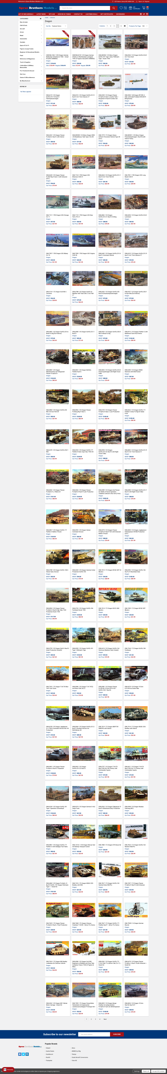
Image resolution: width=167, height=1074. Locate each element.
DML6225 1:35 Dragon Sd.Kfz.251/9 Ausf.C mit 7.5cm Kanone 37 (136, 254)
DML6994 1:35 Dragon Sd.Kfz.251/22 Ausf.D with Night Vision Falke (108, 451)
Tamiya (74, 1054)
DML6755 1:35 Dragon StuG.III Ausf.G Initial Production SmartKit (57, 649)
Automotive (23, 39)
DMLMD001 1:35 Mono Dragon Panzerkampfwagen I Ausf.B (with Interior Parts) (135, 136)
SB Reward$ (120, 14)
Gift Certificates (106, 14)
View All (74, 1060)
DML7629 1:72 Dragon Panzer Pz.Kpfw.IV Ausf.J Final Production (56, 924)
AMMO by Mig (76, 1051)
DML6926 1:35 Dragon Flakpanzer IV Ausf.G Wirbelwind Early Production (110, 807)
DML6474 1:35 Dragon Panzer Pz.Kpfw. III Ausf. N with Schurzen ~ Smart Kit (136, 963)
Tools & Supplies (25, 62)
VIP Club (52, 14)
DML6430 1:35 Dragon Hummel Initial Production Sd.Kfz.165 (83, 571)
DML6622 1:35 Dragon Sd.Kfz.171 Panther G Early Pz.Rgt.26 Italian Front (135, 411)
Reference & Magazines (27, 59)
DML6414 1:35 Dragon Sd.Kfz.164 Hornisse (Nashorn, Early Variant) (109, 649)
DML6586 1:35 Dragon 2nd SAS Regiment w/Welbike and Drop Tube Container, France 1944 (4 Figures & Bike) (83, 964)
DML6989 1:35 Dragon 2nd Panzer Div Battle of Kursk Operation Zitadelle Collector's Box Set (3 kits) (109, 491)
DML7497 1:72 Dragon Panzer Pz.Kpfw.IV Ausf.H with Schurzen (135, 884)
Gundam (22, 42)
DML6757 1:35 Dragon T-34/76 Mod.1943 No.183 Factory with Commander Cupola (108, 768)
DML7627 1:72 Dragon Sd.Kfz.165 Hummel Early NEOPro (109, 884)
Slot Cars (23, 74)
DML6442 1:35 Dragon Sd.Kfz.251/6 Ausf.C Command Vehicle (110, 254)
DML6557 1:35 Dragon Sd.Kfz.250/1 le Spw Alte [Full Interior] (136, 292)
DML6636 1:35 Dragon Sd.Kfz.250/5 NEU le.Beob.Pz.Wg (110, 332)
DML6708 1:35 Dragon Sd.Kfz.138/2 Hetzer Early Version (57, 571)
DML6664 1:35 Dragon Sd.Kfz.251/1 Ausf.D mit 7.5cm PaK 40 (110, 176)
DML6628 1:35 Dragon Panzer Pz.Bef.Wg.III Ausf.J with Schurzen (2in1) (56, 176)
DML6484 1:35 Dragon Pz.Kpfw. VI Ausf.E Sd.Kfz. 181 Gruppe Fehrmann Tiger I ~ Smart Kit (57, 885)
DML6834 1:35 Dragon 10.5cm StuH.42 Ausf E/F (134, 1004)
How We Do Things (64, 14)
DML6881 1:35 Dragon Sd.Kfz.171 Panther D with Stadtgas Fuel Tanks (57, 845)
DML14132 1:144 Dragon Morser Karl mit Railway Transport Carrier (83, 845)
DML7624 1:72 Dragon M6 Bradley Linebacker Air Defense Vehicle (56, 962)
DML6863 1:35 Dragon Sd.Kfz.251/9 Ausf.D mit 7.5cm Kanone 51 (136, 451)
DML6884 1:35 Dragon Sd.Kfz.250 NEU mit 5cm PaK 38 (56, 411)
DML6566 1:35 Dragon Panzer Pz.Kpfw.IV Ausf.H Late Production (82, 491)
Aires (73, 1048)
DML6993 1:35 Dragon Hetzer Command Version (81, 531)
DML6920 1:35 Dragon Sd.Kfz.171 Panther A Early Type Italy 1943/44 (82, 451)
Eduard (48, 1048)
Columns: (102, 26)
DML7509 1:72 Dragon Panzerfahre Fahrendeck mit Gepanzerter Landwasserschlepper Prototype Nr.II (83, 1005)
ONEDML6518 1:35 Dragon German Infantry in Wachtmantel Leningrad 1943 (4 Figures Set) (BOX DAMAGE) (83, 56)
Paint (21, 55)
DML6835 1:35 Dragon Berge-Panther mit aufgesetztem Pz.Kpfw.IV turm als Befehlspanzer (109, 1005)
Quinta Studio (50, 1051)
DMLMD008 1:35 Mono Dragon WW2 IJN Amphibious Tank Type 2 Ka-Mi (83, 136)
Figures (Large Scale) (26, 49)
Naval (21, 35)
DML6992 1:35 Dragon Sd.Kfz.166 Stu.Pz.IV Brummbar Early (135, 571)
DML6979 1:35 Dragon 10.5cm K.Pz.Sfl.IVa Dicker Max (134, 687)
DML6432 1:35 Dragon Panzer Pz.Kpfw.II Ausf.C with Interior (55, 136)
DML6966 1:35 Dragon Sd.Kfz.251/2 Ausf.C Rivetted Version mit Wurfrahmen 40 (83, 728)
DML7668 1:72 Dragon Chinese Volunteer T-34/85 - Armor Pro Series (83, 924)
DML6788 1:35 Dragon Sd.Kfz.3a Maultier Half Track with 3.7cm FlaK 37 (83, 293)
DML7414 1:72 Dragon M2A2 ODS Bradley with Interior (135, 727)
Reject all (146, 1071)
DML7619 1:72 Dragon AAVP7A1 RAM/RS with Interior (109, 727)
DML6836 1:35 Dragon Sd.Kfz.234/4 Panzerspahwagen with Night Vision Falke (110, 371)
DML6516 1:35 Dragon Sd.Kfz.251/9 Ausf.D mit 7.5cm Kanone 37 (83, 96)
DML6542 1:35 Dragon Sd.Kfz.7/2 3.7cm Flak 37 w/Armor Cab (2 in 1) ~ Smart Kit (110, 963)
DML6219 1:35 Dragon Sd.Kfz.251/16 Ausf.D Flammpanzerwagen (53, 96)
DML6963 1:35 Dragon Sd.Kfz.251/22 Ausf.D (79, 767)
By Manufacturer (25, 81)
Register (147, 1)
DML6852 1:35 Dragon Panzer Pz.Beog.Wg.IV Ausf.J (81, 411)
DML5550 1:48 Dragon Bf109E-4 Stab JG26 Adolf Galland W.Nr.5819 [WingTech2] (135, 96)
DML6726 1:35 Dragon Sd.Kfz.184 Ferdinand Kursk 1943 (82, 609)
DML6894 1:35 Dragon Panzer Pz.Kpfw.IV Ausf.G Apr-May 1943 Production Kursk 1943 (56, 610)
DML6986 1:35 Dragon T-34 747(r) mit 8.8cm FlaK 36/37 (82, 687)
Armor (22, 32)
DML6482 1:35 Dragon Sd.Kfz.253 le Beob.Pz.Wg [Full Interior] (57, 332)
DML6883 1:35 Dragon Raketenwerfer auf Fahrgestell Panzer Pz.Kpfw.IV (55, 371)
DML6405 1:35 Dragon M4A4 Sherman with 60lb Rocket (133, 371)
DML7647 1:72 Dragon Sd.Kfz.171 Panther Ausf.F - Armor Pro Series (109, 924)
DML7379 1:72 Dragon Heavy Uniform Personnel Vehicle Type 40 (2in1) (109, 136)
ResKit (48, 1057)
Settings (137, 1071)
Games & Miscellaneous (27, 77)
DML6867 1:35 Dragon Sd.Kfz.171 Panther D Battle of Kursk (56, 531)
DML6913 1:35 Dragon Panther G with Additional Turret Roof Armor (136, 332)
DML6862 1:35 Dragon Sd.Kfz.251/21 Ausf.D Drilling (107, 216)
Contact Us (78, 14)
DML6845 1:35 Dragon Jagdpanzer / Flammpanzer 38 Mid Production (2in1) (136, 531)
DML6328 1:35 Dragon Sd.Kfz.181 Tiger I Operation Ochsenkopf (56, 807)
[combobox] (88, 8)
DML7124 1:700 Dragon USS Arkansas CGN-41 (81, 176)
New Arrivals (24, 22)
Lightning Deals (91, 14)
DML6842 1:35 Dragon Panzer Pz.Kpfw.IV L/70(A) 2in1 (55, 491)
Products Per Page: (135, 26)
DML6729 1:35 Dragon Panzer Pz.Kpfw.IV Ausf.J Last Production (109, 411)
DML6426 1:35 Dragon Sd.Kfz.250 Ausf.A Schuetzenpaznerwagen (109, 292)
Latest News (41, 14)
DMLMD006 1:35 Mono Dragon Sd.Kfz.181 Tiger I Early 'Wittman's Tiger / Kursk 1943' (109, 56)
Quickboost (49, 1054)
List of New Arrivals (25, 14)
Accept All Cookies (158, 1071)
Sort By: (48, 26)
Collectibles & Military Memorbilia (26, 66)
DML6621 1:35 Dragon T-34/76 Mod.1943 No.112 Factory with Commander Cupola (134, 768)
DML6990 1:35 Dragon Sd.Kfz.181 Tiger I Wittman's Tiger (82, 649)
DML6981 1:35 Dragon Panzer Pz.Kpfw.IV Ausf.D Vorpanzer (55, 767)
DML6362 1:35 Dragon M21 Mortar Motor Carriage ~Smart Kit (56, 1004)
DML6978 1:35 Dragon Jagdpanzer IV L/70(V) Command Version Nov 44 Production (57, 728)
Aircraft (22, 29)
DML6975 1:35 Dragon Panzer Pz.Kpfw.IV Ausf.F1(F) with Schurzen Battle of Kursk (110, 531)
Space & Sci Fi (24, 45)
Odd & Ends (23, 25)
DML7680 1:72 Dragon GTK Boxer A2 (110, 845)
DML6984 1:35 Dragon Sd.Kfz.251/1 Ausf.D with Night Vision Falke (136, 491)
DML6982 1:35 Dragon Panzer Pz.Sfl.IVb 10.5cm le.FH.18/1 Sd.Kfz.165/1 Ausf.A (108, 688)
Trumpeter (49, 1060)
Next (105, 1019)
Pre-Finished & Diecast (27, 71)
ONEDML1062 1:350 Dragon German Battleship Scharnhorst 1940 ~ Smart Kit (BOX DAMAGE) (57, 56)
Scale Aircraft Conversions (80, 1057)
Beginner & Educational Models (29, 52)
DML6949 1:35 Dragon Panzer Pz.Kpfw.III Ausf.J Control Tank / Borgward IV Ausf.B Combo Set (108, 96)
